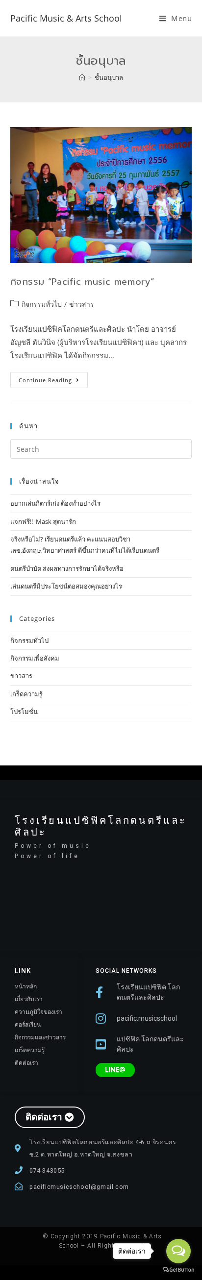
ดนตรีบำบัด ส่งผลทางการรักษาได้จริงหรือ (67, 568)
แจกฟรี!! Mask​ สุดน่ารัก (43, 521)
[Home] (82, 77)
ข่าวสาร (81, 304)
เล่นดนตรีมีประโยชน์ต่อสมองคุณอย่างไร (66, 586)
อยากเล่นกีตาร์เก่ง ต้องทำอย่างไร (55, 503)
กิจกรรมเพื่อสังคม (34, 658)
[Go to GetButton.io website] (178, 1270)
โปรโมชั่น (24, 711)
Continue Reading (53, 378)
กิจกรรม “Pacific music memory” (82, 282)
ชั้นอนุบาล (109, 77)
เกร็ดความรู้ (26, 693)
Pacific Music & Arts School (66, 18)
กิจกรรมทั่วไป (42, 304)
